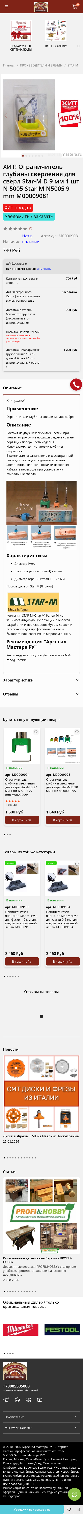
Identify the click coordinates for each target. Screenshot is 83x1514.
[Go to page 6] (18, 976)
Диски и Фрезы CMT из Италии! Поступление (41, 1136)
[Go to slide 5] (36, 156)
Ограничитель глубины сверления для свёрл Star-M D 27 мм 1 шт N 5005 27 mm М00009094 (21, 787)
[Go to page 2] (7, 834)
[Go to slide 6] (39, 156)
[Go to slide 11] (32, 1157)
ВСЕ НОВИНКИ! (56, 46)
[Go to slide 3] (29, 156)
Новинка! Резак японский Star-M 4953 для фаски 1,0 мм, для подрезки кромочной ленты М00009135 (21, 919)
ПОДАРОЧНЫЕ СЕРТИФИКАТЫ (21, 47)
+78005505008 (16, 1386)
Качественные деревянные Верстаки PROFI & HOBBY (37, 1260)
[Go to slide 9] (27, 1157)
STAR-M (72, 65)
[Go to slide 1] (23, 156)
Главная (9, 65)
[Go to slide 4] (32, 156)
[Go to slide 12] (35, 1157)
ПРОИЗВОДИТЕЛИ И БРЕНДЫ (41, 65)
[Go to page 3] (10, 834)
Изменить (44, 269)
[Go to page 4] (12, 976)
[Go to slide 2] (26, 156)
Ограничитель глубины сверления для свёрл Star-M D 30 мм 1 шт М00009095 (62, 785)
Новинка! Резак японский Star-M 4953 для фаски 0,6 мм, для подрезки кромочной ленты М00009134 (62, 919)
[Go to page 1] (4, 834)
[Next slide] (77, 115)
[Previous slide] (6, 115)
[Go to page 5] (15, 976)
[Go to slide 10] (29, 1157)
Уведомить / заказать (31, 1509)
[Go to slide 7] (42, 156)
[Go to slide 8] (24, 1157)
